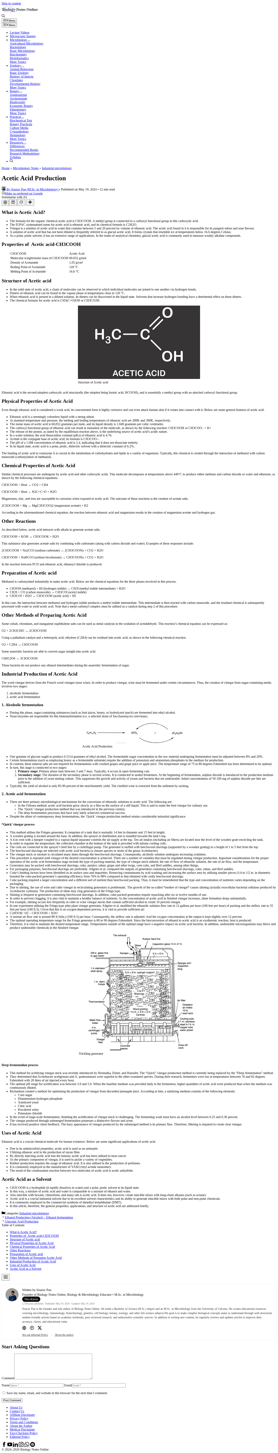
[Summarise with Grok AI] (21, 202)
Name (5, 1385)
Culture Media (19, 128)
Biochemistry (18, 54)
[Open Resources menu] (24, 143)
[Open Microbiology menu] (29, 41)
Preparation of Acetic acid (26, 1254)
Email (68, 1385)
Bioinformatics (19, 58)
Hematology (18, 135)
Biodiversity (17, 102)
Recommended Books (24, 150)
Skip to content (11, 3)
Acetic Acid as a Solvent (25, 1268)
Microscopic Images (23, 36)
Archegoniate (18, 98)
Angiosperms (18, 95)
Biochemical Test (21, 120)
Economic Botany (21, 106)
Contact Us (17, 1411)
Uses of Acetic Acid (22, 1265)
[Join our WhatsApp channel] (27, 1445)
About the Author (21, 1426)
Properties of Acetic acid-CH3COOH (34, 1235)
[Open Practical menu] (22, 118)
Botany (14, 91)
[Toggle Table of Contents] (6, 1277)
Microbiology (18, 40)
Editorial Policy (20, 1437)
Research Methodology (25, 153)
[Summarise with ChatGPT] (5, 203)
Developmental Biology (25, 84)
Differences (17, 146)
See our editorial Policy (35, 1334)
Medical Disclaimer (22, 1429)
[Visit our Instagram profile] (21, 1445)
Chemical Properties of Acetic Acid (32, 1246)
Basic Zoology (19, 73)
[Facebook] (32, 1328)
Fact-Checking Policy (24, 1433)
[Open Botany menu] (20, 92)
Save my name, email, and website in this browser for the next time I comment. (57, 1393)
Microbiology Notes (26, 168)
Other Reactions (20, 1250)
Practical (15, 117)
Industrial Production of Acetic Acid (33, 1261)
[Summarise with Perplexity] (13, 202)
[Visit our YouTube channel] (10, 1445)
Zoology (15, 65)
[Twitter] (40, 1328)
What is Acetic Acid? (23, 1232)
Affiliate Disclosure (22, 1415)
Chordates (16, 80)
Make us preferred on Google (24, 193)
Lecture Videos (19, 32)
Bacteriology (18, 47)
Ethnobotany (18, 109)
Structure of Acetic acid (25, 1239)
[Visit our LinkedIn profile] (16, 1445)
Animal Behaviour (22, 69)
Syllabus (15, 157)
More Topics (18, 62)
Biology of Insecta (21, 76)
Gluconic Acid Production (21, 1221)
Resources (16, 142)
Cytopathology (19, 131)
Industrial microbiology (57, 168)
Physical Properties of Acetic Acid (32, 1243)
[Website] (24, 1328)
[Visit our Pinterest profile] (32, 1445)
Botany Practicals (21, 124)
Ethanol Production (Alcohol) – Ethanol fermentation (39, 1217)
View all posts (31, 1299)
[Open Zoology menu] (22, 66)
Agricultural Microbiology (27, 43)
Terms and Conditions (24, 1422)
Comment (8, 1378)
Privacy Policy (19, 1418)
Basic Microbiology (22, 51)
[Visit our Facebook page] (4, 1445)
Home (6, 168)
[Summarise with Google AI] (30, 202)
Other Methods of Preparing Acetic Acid (36, 1257)
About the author (64, 1334)
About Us (16, 1407)
